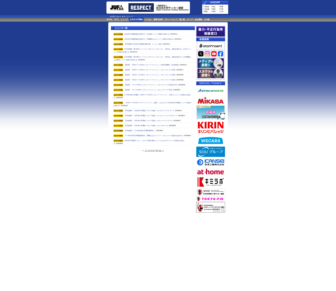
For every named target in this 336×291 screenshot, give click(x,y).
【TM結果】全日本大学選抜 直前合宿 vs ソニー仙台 (143, 44)
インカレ (148, 19)
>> (163, 151)
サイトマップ (128, 16)
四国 (213, 11)
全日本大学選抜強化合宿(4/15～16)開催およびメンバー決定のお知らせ (149, 39)
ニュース (124, 19)
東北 (213, 7)
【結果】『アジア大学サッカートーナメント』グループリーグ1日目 (148, 90)
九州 (221, 11)
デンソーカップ (171, 19)
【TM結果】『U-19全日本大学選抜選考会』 (139, 130)
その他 (206, 19)
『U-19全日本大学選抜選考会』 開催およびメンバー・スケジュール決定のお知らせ (153, 135)
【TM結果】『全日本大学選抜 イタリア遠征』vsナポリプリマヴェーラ (149, 111)
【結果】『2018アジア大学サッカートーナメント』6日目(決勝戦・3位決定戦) (151, 65)
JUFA (116, 19)
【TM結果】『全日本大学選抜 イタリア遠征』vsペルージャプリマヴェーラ (150, 116)
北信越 (206, 9)
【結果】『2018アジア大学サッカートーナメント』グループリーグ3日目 (149, 80)
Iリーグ (190, 19)
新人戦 (182, 19)
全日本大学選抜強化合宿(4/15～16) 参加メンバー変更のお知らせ (146, 34)
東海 (213, 9)
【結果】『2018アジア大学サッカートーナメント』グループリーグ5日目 (149, 70)
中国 (221, 9)
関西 (206, 11)
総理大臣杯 (158, 19)
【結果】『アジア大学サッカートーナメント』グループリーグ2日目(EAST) (150, 85)
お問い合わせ (116, 16)
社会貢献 (198, 19)
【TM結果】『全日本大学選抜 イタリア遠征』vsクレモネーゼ (146, 125)
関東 (221, 7)
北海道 (206, 7)
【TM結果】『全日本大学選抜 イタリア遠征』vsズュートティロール (148, 121)
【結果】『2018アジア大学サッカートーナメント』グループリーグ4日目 (149, 75)
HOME (109, 19)
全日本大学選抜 (136, 19)
